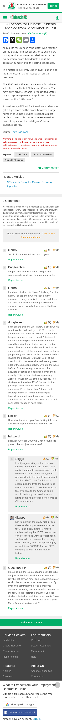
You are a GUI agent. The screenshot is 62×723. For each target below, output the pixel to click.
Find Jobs (8, 640)
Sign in (37, 718)
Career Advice (11, 651)
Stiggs (19, 459)
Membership (38, 651)
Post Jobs (36, 640)
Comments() (39, 33)
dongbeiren (16, 322)
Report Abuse (15, 259)
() (49, 249)
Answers (8, 676)
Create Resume (12, 645)
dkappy (20, 517)
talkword (14, 436)
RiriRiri (12, 416)
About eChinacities (41, 670)
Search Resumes (41, 645)
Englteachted (17, 267)
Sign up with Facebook (22, 712)
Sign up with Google (22, 704)
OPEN (53, 6)
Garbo (12, 250)
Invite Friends (10, 656)
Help (33, 656)
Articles (7, 670)
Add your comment (31, 622)
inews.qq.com (20, 132)
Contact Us (37, 676)
